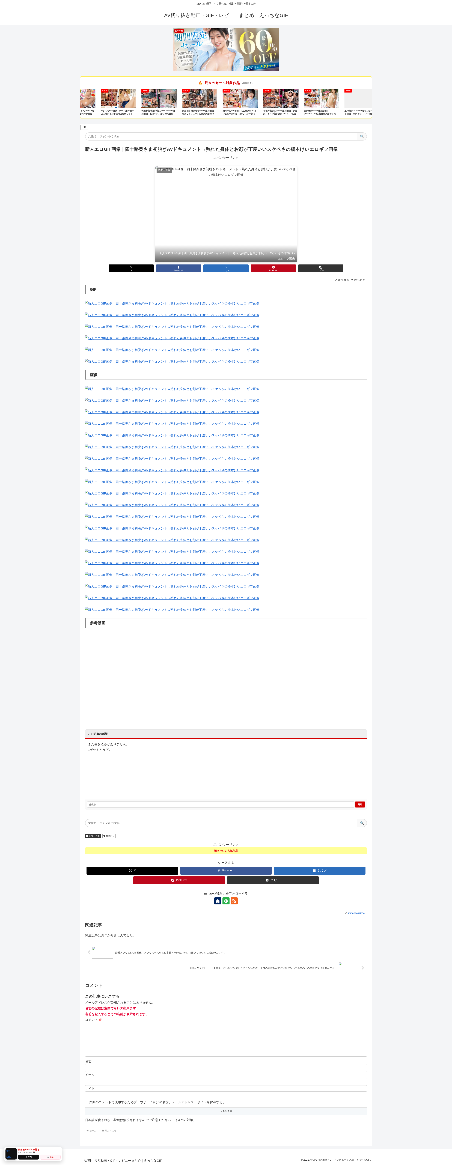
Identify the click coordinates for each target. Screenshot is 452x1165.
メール (90, 1075)
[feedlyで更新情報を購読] (226, 900)
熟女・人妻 (94, 836)
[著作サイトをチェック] (217, 900)
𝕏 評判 (29, 1157)
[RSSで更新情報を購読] (234, 900)
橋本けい (110, 836)
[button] (320, 268)
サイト (90, 1088)
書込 (360, 804)
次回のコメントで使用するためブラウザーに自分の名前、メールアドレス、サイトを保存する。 (157, 1102)
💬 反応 (50, 1157)
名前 (88, 1061)
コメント (93, 1019)
